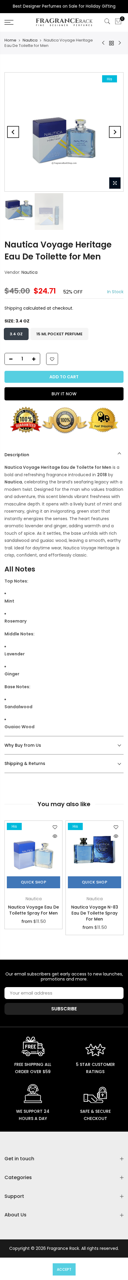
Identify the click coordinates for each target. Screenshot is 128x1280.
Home (10, 40)
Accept (64, 1269)
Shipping (13, 308)
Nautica (30, 40)
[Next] (115, 132)
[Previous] (13, 132)
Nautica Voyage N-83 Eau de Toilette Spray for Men (94, 913)
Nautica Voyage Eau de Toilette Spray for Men (33, 910)
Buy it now (64, 394)
